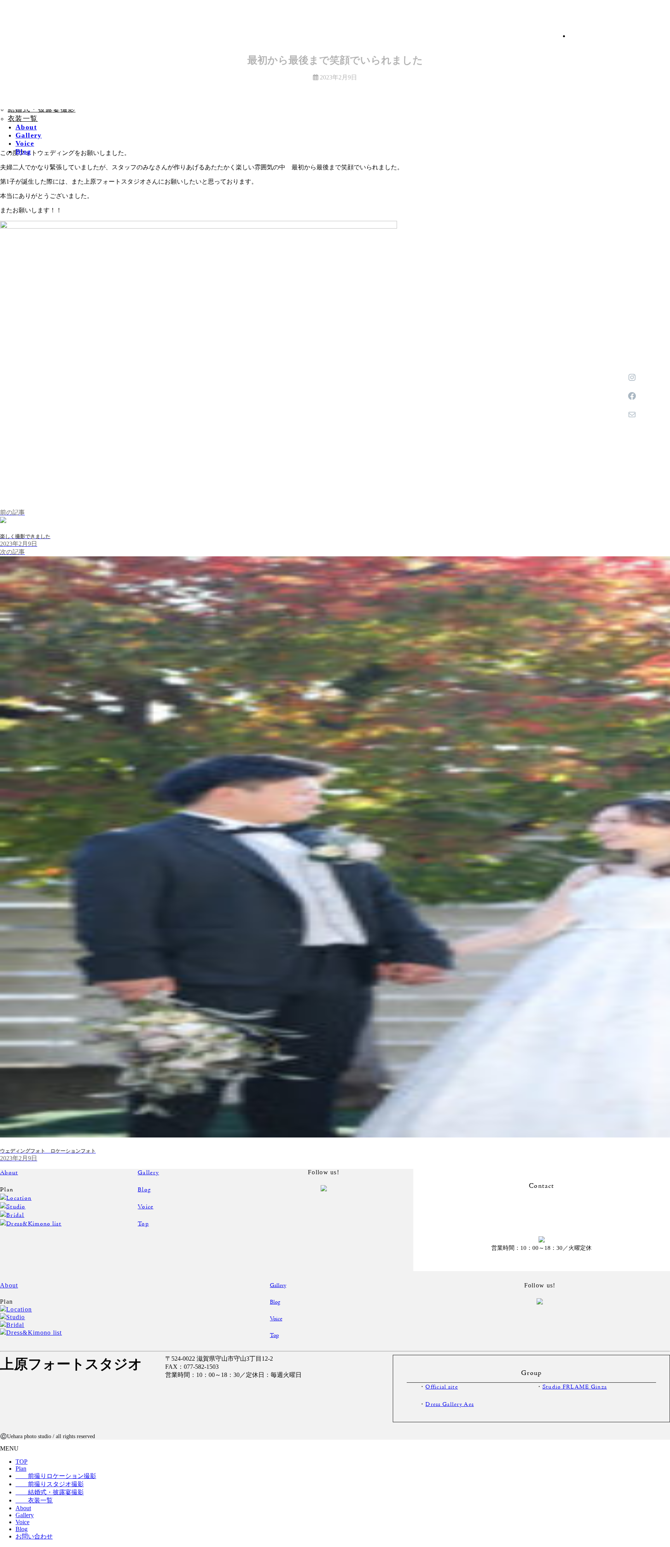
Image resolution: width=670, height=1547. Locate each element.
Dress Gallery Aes (449, 1404)
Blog (144, 1190)
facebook (352, 1203)
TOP (22, 1461)
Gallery (148, 1173)
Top (143, 1224)
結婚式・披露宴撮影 (50, 1492)
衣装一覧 (23, 118)
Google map (274, 1397)
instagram (295, 1202)
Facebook (661, 620)
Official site (441, 1387)
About (9, 1173)
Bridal (15, 1215)
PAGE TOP (641, 1474)
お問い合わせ (662, 726)
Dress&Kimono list (34, 1224)
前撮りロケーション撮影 (56, 1476)
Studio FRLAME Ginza (574, 1387)
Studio (16, 1207)
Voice (145, 1207)
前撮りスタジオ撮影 (50, 1484)
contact (542, 1213)
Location (18, 1198)
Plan (21, 1468)
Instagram (661, 514)
